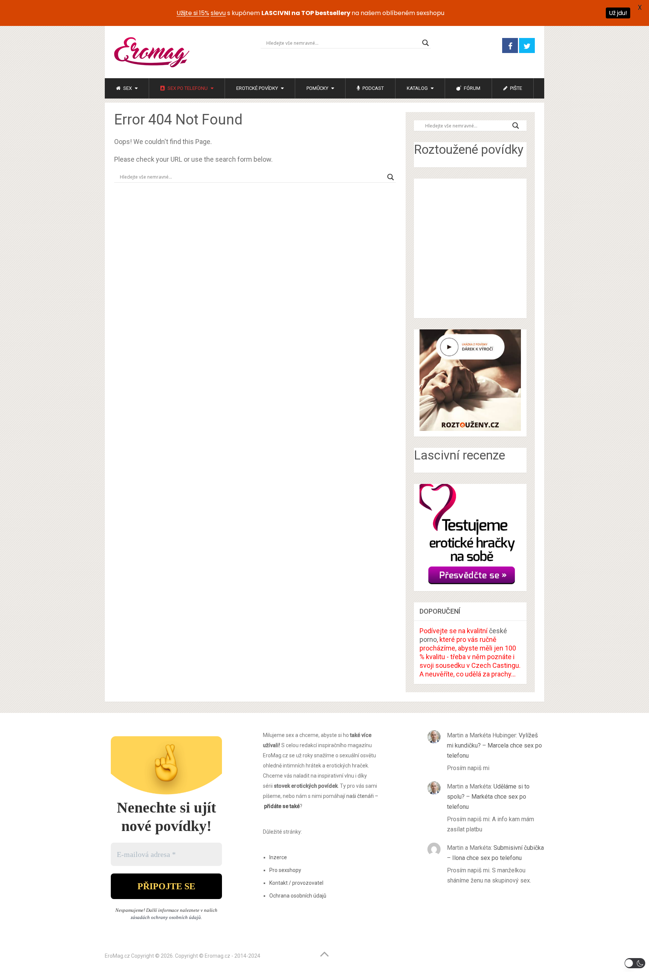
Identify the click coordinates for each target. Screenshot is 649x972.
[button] (635, 963)
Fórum (471, 88)
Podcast (372, 88)
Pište (515, 88)
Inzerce (278, 857)
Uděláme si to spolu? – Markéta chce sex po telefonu (488, 796)
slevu (218, 13)
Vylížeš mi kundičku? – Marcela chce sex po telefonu (494, 745)
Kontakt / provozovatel (296, 883)
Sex (127, 88)
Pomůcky (317, 88)
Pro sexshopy (285, 870)
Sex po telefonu (187, 88)
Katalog (417, 88)
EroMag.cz (117, 956)
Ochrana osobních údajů (297, 896)
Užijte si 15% (193, 13)
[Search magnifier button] (425, 43)
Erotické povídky (257, 88)
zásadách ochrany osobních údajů (166, 917)
